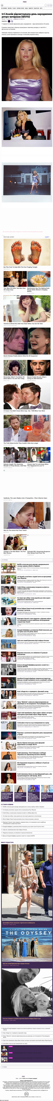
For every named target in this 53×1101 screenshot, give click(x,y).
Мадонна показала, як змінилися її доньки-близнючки (32, 653)
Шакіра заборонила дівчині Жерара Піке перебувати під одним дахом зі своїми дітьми (33, 797)
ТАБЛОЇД (10, 8)
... (44, 8)
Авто (41, 8)
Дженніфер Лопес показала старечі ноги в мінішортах (19, 923)
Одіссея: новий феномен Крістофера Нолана (33, 640)
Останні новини (7, 804)
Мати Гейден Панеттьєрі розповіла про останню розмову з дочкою (34, 609)
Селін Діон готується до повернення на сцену (33, 723)
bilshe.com (25, 1078)
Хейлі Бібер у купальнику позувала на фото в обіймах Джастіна (33, 588)
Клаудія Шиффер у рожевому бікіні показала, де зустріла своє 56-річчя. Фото (34, 631)
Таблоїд (3, 19)
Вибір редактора (7, 842)
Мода (26, 8)
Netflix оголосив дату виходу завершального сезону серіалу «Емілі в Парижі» (33, 565)
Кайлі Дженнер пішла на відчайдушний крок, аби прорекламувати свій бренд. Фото (34, 775)
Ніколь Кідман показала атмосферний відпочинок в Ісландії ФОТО (31, 743)
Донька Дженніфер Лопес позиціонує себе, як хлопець (25, 1052)
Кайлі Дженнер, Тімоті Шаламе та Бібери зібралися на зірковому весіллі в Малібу (31, 753)
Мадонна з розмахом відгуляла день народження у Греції (34, 733)
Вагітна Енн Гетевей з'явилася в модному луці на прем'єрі (46, 796)
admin (25, 602)
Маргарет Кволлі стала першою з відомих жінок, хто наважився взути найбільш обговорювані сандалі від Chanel (34, 620)
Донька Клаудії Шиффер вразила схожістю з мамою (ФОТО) (33, 665)
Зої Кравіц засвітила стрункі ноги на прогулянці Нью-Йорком (34, 577)
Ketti (25, 570)
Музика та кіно (20, 8)
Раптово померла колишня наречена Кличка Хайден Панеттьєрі (22, 1018)
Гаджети (31, 8)
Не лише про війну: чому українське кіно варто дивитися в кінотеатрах (33, 598)
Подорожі (36, 8)
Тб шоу (14, 8)
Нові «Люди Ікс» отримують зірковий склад (32, 691)
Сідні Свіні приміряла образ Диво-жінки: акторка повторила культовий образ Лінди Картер (34, 713)
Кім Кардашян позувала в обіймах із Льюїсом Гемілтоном (33, 763)
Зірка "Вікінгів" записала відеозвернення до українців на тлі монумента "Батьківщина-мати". (34, 703)
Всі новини (4, 8)
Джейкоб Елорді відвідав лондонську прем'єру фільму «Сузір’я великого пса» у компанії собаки (34, 679)
